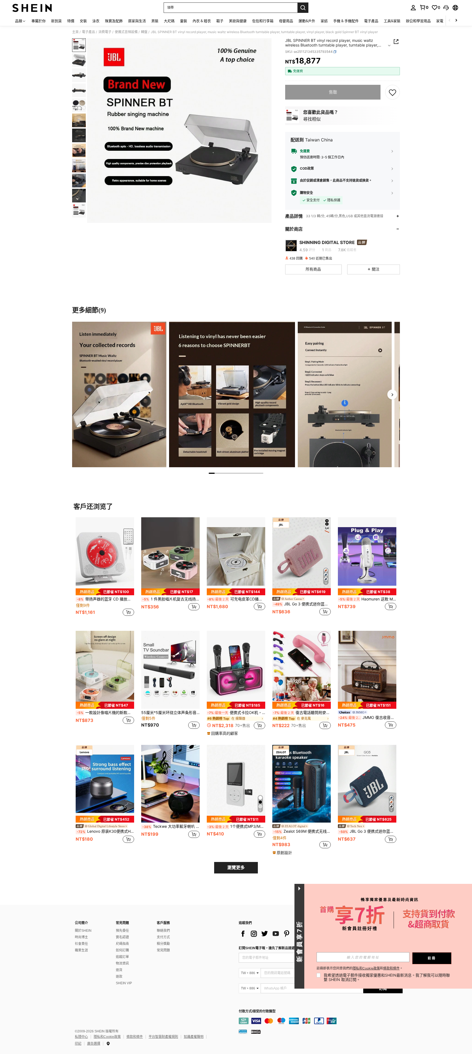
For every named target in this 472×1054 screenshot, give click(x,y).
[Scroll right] (456, 20)
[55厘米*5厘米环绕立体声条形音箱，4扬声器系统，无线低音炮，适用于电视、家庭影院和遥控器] (170, 670)
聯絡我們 (163, 931)
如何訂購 (122, 950)
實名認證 (122, 937)
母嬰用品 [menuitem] (286, 21)
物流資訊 (122, 963)
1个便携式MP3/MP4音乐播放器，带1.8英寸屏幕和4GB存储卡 (236, 826)
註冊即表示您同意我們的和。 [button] (360, 968)
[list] (282, 934)
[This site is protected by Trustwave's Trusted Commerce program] (243, 1031)
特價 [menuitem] (70, 21)
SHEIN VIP (124, 983)
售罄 (333, 92)
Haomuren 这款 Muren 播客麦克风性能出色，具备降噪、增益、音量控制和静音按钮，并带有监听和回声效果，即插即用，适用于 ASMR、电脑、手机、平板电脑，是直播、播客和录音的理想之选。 (367, 599)
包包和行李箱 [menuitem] (262, 21)
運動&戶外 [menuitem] (307, 21)
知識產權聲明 (193, 1037)
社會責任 (81, 944)
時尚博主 (81, 937)
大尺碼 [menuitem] (169, 21)
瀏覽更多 (236, 867)
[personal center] (413, 7)
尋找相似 (312, 119)
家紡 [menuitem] (324, 21)
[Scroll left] (450, 20)
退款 (119, 976)
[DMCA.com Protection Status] (256, 1031)
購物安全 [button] (306, 193)
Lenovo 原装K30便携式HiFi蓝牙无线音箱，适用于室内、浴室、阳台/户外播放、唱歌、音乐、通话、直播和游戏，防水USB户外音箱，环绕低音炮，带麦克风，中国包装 (105, 831)
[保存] (392, 92)
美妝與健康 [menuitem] (238, 21)
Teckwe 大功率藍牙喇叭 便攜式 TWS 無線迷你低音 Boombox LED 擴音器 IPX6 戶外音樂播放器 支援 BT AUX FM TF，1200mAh (171, 826)
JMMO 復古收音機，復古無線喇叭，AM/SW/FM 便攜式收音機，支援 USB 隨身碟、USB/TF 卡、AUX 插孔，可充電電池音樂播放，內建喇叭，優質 (367, 717)
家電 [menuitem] (439, 21)
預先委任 (122, 931)
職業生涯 (81, 950)
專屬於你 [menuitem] (38, 21)
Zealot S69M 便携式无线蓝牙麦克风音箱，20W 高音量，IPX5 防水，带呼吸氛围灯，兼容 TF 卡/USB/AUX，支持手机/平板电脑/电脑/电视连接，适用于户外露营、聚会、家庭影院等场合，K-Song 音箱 (302, 831)
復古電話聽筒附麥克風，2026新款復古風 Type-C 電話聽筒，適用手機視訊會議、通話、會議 (302, 712)
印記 (78, 1044)
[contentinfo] (321, 1021)
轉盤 (144, 32)
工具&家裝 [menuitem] (392, 21)
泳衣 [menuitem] (95, 21)
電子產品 (88, 32)
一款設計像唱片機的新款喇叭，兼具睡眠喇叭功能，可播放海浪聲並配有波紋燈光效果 (105, 712)
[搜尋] (302, 7)
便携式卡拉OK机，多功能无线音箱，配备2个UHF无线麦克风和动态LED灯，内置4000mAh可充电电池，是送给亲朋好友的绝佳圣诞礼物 (236, 712)
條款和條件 (134, 1037)
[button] (446, 7)
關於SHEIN (83, 931)
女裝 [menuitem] (83, 21)
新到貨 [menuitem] (56, 21)
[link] (424, 7)
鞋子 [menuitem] (219, 21)
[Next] (392, 394)
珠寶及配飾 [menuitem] (114, 21)
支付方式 (163, 937)
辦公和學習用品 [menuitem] (418, 21)
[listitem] (104, 569)
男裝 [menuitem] (154, 21)
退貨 (119, 970)
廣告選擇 (93, 1044)
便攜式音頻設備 (126, 32)
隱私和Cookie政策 (107, 1037)
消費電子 (104, 32)
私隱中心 (81, 1037)
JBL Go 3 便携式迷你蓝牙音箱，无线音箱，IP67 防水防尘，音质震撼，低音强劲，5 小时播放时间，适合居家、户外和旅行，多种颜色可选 (302, 604)
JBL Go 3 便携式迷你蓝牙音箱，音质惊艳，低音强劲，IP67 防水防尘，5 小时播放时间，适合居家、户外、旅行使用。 (367, 831)
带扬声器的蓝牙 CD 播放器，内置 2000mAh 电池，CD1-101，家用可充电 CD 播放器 (105, 599)
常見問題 (163, 950)
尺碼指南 (122, 944)
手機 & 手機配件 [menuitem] (346, 21)
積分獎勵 (163, 944)
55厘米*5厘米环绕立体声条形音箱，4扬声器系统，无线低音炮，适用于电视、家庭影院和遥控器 (170, 712)
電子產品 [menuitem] (371, 21)
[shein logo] (32, 7)
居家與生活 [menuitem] (137, 21)
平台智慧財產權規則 (163, 1037)
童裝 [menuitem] (183, 21)
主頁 (75, 32)
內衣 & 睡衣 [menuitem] (202, 21)
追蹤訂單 (122, 957)
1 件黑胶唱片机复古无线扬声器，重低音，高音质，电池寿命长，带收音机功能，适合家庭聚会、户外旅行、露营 (171, 599)
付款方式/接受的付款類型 (257, 1011)
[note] (105, 591)
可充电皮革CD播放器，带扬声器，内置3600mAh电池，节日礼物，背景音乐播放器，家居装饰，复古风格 (236, 599)
